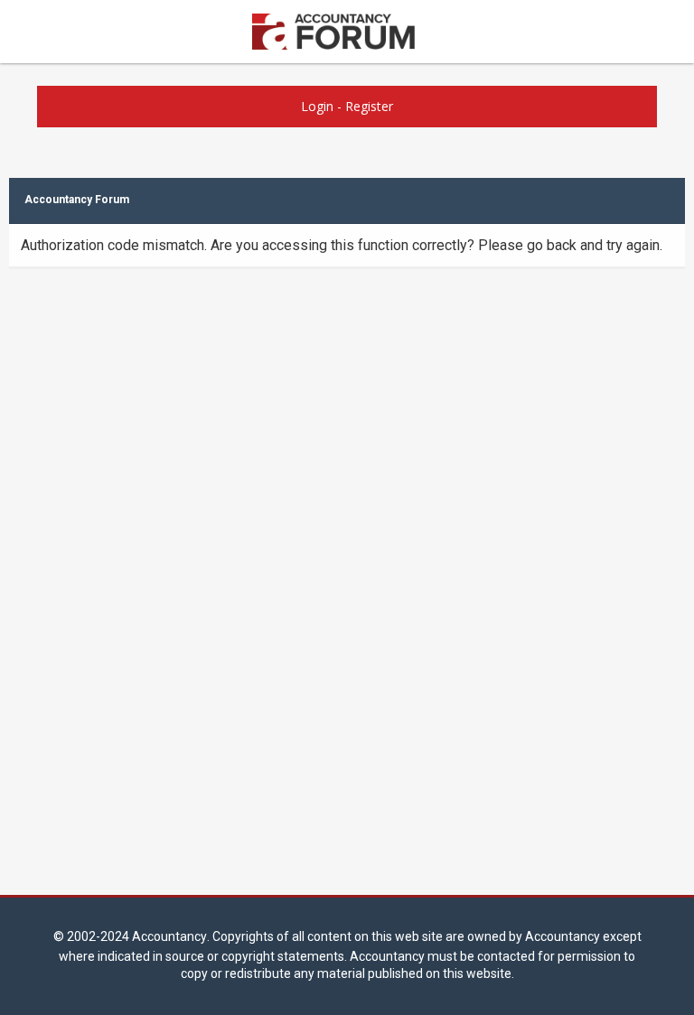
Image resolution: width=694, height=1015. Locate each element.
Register (369, 106)
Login (317, 106)
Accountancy (169, 936)
